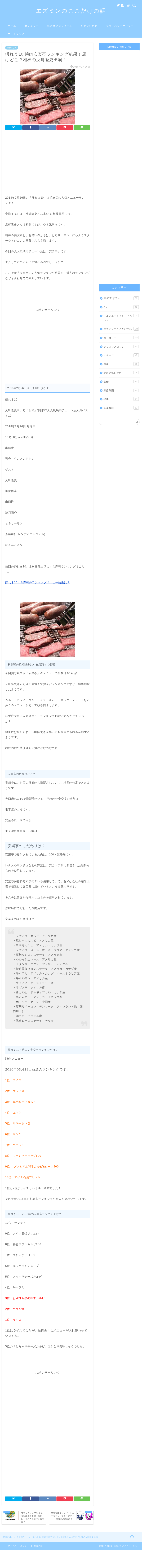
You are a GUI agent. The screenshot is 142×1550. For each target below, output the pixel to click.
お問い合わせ (89, 25)
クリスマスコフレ (120, 346)
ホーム (12, 25)
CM (120, 307)
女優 (120, 381)
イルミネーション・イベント (120, 318)
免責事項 (38, 1546)
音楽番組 (120, 408)
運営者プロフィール (59, 25)
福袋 (120, 399)
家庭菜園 (120, 390)
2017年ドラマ (120, 298)
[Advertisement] (47, 161)
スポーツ (120, 355)
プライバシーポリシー (120, 25)
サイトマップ (16, 33)
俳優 (120, 364)
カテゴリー (32, 25)
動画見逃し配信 (120, 373)
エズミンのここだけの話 (71, 10)
